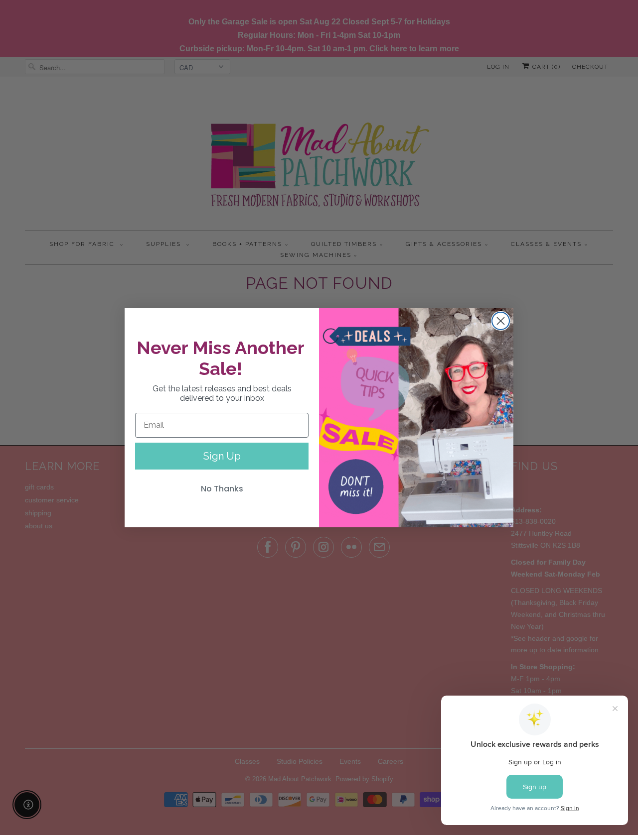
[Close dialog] (500, 321)
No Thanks (222, 488)
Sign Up (222, 456)
